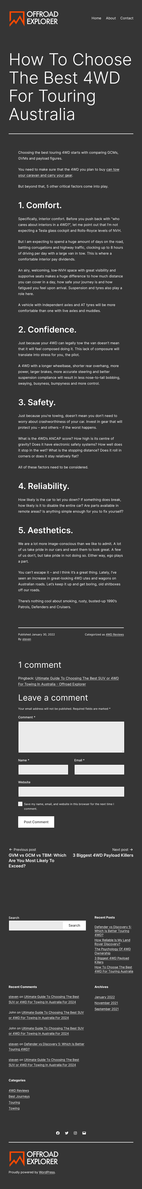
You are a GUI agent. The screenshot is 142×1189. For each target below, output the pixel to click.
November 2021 (106, 1003)
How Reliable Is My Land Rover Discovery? (112, 942)
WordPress (47, 1172)
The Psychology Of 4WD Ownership (113, 951)
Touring (14, 1102)
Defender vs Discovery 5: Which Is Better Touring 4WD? (113, 931)
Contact (126, 18)
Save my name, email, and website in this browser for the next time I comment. (69, 806)
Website (24, 782)
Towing (14, 1108)
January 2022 (105, 997)
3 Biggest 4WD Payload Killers (112, 960)
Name (23, 760)
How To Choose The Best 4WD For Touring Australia (114, 969)
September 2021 (107, 1009)
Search (14, 918)
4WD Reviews (115, 634)
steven (26, 639)
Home (96, 18)
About (111, 18)
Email (79, 760)
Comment (26, 717)
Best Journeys (19, 1096)
